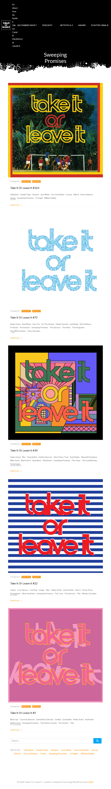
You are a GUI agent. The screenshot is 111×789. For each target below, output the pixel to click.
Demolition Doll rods (44, 719)
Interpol (35, 194)
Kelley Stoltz (56, 590)
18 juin (13, 199)
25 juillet (13, 595)
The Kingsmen (78, 327)
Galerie (82, 25)
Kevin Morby (68, 590)
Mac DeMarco (85, 324)
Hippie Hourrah (62, 324)
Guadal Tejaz (25, 194)
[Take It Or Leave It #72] (55, 259)
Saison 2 (36, 444)
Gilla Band (14, 194)
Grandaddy (67, 719)
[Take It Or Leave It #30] (55, 392)
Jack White (45, 194)
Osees (43, 753)
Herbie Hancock (45, 457)
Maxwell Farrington (89, 457)
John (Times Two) (60, 457)
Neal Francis (26, 460)
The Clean (76, 460)
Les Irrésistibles (58, 194)
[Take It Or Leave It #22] (55, 525)
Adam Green (15, 324)
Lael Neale (74, 324)
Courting (33, 590)
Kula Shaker (75, 457)
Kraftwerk (89, 719)
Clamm (13, 590)
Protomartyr (25, 327)
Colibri (90, 782)
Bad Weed (26, 324)
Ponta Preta (87, 590)
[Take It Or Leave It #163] (55, 130)
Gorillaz (58, 719)
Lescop (69, 194)
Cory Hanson (22, 590)
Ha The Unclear (47, 324)
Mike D (76, 194)
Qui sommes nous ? (27, 25)
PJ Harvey (14, 327)
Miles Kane (14, 460)
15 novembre (15, 724)
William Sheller (87, 753)
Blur (24, 457)
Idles (48, 590)
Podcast (26, 181)
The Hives (66, 327)
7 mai (12, 332)
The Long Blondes (89, 460)
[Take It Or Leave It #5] (55, 655)
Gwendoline (32, 457)
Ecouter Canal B (99, 25)
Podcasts (47, 25)
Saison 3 (36, 311)
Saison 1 (36, 577)
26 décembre (15, 465)
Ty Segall (74, 753)
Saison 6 (36, 181)
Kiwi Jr (78, 590)
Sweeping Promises (40, 327)
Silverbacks (47, 460)
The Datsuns (55, 327)
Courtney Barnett (27, 719)
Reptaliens (36, 460)
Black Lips (14, 719)
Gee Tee (36, 324)
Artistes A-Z (66, 25)
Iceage (41, 590)
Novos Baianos (87, 194)
